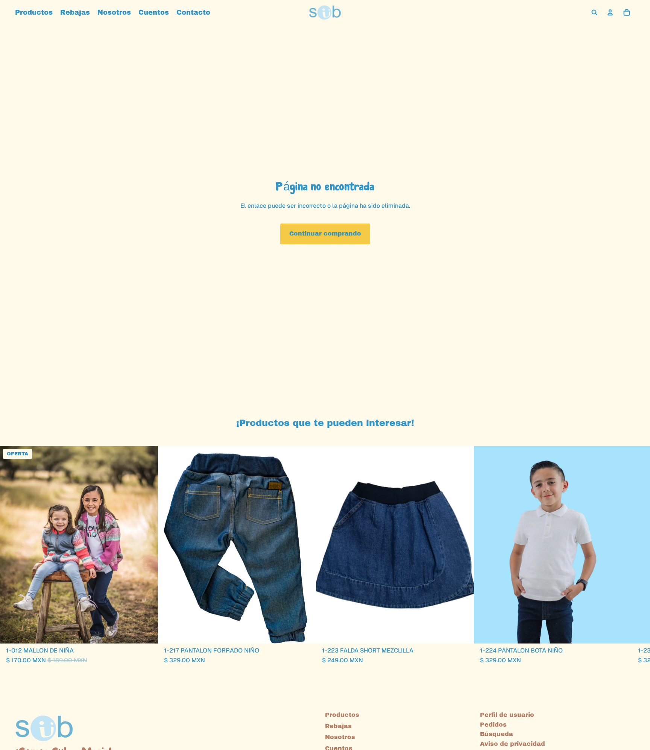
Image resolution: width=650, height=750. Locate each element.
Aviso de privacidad (512, 744)
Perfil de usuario (507, 715)
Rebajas (338, 726)
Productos (342, 715)
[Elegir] (146, 632)
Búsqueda (496, 734)
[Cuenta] (610, 12)
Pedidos (493, 724)
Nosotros (340, 737)
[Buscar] (594, 12)
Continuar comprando (325, 233)
